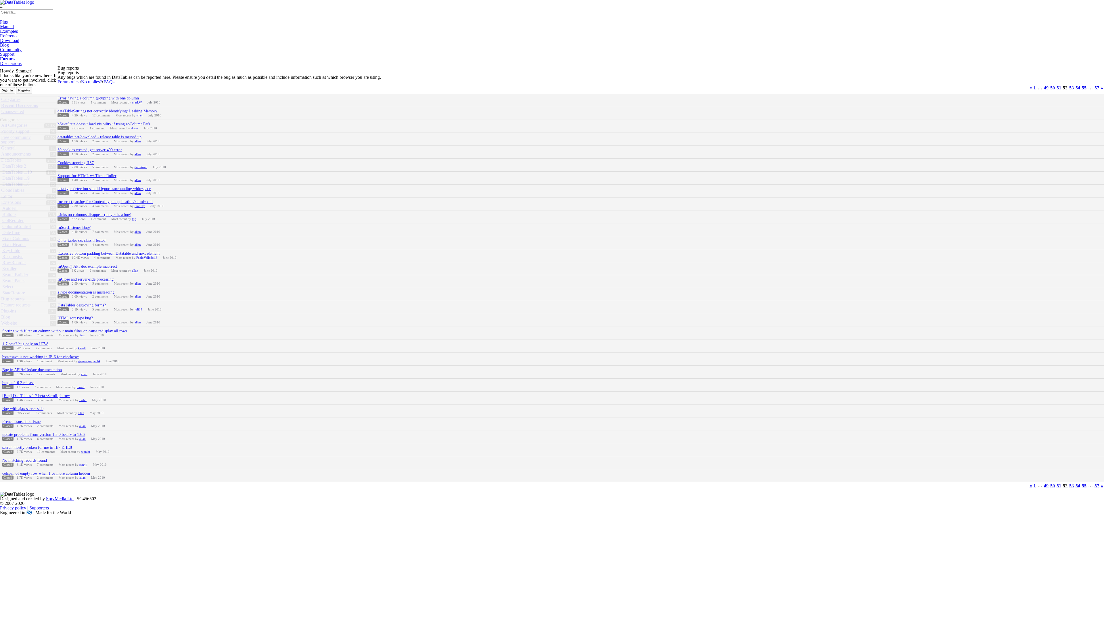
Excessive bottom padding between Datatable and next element (108, 253)
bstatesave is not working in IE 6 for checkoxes (40, 357)
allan (139, 115)
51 (1059, 88)
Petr (82, 335)
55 (1084, 88)
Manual (7, 26)
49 (1046, 88)
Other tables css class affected (81, 240)
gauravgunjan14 (89, 361)
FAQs (108, 81)
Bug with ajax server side (22, 409)
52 (1065, 88)
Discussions (11, 63)
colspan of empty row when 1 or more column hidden (46, 473)
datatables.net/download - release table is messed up (99, 137)
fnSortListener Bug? (74, 227)
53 (1071, 88)
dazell (81, 387)
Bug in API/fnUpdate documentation (32, 370)
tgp (134, 219)
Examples (9, 31)
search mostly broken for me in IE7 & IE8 (37, 447)
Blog (4, 45)
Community (11, 49)
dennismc (141, 167)
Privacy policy (13, 507)
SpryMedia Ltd (60, 498)
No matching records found (24, 460)
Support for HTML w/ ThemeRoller (86, 176)
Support (7, 54)
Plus (4, 22)
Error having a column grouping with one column (98, 98)
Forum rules (68, 81)
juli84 (138, 309)
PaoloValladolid (146, 257)
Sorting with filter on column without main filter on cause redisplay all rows (64, 331)
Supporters (39, 507)
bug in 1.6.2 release (18, 383)
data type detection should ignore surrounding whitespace (104, 189)
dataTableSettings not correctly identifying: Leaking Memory (107, 111)
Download (9, 40)
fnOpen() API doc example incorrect (87, 266)
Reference (9, 35)
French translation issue (21, 421)
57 (1097, 88)
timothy (140, 206)
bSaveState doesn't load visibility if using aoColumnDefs (103, 124)
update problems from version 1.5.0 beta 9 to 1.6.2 (43, 434)
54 (1078, 88)
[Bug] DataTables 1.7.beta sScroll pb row (36, 396)
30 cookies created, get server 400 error (89, 150)
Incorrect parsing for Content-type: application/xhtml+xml (105, 202)
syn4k (83, 464)
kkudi (82, 348)
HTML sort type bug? (75, 318)
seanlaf (85, 451)
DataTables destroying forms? (81, 305)
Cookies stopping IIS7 (75, 163)
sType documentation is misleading (85, 292)
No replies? (91, 81)
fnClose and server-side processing (85, 279)
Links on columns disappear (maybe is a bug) (94, 214)
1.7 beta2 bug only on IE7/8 (25, 344)
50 (1052, 88)
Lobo (83, 400)
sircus (134, 128)
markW (137, 102)
